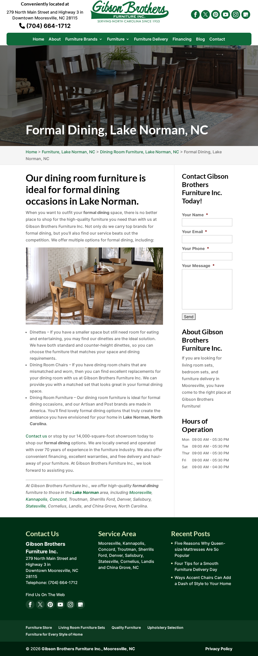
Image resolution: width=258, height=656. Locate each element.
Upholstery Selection (165, 627)
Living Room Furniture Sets (81, 627)
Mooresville (140, 492)
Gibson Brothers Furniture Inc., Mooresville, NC (88, 648)
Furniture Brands (81, 39)
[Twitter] (205, 14)
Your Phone (195, 248)
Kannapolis (36, 499)
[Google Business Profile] (245, 14)
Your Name (195, 214)
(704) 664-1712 (48, 25)
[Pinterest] (215, 14)
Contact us (36, 436)
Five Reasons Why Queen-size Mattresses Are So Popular (200, 549)
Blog (200, 39)
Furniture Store (39, 627)
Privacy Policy (218, 648)
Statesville (36, 505)
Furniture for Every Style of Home (54, 634)
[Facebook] (195, 14)
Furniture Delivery (151, 39)
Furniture (115, 39)
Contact (217, 39)
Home (38, 39)
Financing (182, 39)
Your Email (194, 231)
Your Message (198, 265)
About (55, 39)
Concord (58, 499)
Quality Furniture (126, 627)
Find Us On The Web (45, 594)
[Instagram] (235, 14)
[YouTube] (225, 14)
